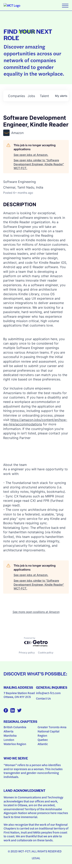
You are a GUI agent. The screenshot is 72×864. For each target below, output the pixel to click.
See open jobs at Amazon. (31, 154)
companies (16, 96)
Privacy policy (27, 652)
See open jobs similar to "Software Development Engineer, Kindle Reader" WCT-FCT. (39, 164)
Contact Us (43, 698)
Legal (36, 858)
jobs (31, 96)
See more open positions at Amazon (36, 612)
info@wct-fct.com (48, 693)
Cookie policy (45, 652)
